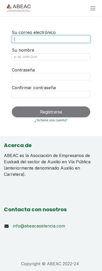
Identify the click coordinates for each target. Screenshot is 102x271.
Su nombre (23, 50)
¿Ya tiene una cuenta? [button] (51, 120)
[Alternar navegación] (93, 8)
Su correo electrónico (34, 32)
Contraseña (23, 70)
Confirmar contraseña (34, 87)
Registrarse (51, 112)
